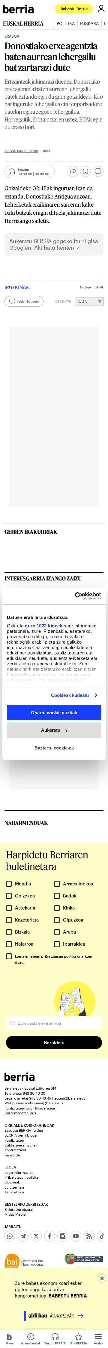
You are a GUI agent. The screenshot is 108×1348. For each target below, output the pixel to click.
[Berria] (19, 1079)
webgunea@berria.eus (44, 1103)
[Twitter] (36, 1236)
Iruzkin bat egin (28, 301)
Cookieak (12, 1182)
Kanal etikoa (14, 1192)
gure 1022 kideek (43, 625)
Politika (66, 23)
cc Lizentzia (14, 1187)
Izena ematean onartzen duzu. (53, 959)
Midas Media (15, 1214)
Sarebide (12, 1155)
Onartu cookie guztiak (54, 712)
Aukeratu (50, 730)
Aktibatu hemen (54, 248)
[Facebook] (49, 1236)
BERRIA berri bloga (20, 1135)
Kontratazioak (15, 1150)
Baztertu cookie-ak (54, 747)
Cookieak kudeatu (70, 695)
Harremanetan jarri (20, 1113)
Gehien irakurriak (30, 531)
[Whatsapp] (10, 1236)
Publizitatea (14, 1140)
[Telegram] (23, 1236)
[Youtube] (76, 1236)
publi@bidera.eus (41, 1108)
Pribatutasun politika (21, 1177)
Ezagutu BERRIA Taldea (23, 1130)
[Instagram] (63, 1236)
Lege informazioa (18, 1172)
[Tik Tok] (102, 1236)
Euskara (89, 23)
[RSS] (89, 1236)
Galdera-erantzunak (20, 1145)
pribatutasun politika (58, 956)
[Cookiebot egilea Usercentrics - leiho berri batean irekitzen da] (76, 596)
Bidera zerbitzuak (19, 1209)
